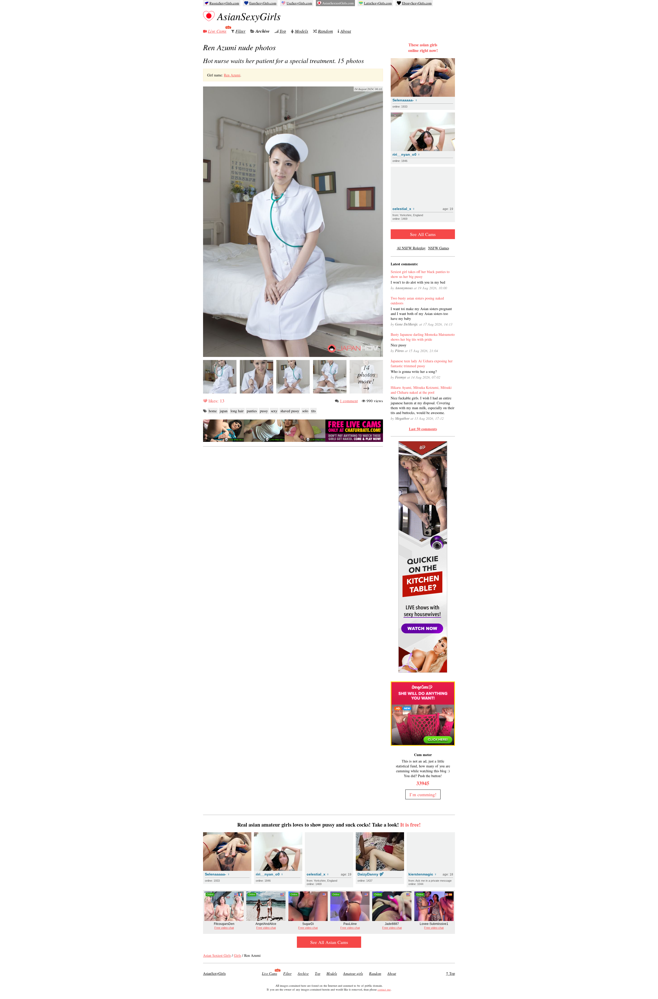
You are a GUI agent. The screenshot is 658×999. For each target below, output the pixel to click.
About (345, 31)
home (213, 410)
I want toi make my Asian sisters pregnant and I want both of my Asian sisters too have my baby (421, 313)
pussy (264, 410)
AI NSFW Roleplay (411, 248)
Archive (262, 31)
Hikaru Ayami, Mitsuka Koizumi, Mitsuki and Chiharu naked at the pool (421, 390)
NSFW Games (438, 248)
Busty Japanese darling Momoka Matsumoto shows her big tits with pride (423, 337)
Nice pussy (398, 345)
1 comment (349, 400)
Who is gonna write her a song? (414, 371)
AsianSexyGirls (249, 16)
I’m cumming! (422, 794)
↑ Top (450, 973)
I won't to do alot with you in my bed (418, 282)
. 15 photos (283, 60)
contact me (384, 989)
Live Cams (217, 31)
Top (282, 31)
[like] (205, 401)
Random (325, 31)
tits (313, 410)
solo (305, 410)
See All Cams (423, 234)
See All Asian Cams (329, 942)
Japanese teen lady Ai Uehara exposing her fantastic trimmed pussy (422, 363)
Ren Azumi (232, 75)
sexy (274, 410)
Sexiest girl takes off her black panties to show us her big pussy (420, 274)
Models (301, 31)
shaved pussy (289, 410)
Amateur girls (353, 973)
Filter (240, 31)
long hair (237, 410)
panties (252, 410)
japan (223, 410)
